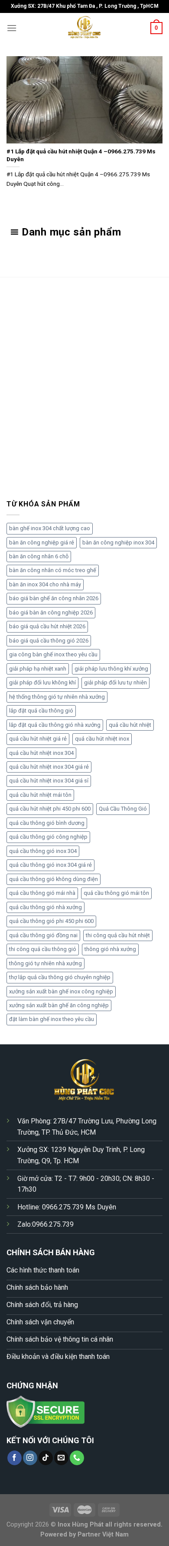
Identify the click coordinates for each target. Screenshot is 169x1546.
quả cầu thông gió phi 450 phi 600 (51, 921)
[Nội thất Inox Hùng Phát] (84, 28)
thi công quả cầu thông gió (42, 949)
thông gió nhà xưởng (110, 949)
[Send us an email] (61, 1458)
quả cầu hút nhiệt (130, 725)
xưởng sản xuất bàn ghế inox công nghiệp (61, 991)
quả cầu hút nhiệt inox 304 (41, 753)
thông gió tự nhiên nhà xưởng (45, 963)
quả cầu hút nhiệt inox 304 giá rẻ (49, 766)
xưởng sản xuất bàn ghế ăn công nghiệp (59, 1005)
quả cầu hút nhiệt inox (102, 738)
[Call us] (77, 1458)
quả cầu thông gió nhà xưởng (45, 907)
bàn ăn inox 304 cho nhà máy (45, 584)
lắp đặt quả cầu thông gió (41, 710)
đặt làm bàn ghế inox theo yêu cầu (51, 1019)
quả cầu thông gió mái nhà (42, 893)
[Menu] (11, 27)
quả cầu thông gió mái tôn (116, 893)
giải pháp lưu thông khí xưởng (111, 668)
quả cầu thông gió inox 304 (43, 851)
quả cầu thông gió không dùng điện (53, 879)
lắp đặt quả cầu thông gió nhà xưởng (55, 725)
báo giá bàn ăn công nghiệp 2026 (51, 612)
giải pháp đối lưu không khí (42, 682)
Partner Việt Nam (103, 1534)
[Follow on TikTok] (46, 1458)
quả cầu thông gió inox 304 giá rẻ (50, 865)
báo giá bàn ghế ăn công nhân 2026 (53, 598)
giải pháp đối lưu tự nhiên (115, 682)
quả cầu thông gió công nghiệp (48, 836)
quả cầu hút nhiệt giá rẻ (38, 738)
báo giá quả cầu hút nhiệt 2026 (47, 626)
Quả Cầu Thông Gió (123, 808)
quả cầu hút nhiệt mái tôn (40, 795)
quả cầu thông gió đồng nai (43, 935)
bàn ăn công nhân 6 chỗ (38, 556)
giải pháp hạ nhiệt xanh (37, 668)
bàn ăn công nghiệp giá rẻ (41, 542)
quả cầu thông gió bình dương (46, 823)
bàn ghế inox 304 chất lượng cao (49, 528)
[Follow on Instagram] (30, 1458)
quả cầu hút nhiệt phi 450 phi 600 (50, 808)
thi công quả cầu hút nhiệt (118, 935)
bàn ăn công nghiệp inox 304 (118, 542)
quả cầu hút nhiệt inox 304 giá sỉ (48, 780)
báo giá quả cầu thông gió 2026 (48, 640)
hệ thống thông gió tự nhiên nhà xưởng (57, 696)
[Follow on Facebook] (14, 1458)
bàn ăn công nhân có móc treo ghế (52, 570)
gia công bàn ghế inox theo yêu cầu (53, 654)
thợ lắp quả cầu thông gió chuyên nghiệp (59, 977)
